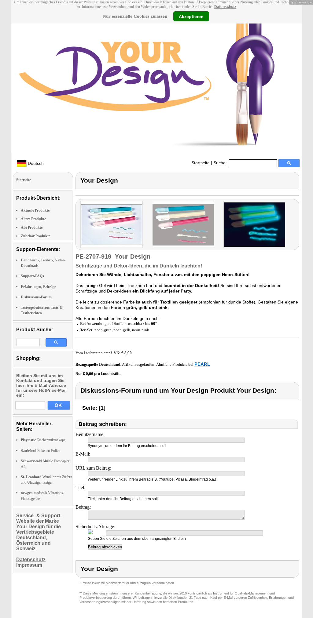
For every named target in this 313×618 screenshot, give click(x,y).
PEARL (202, 364)
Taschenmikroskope (43, 440)
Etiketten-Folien (40, 451)
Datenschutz (225, 7)
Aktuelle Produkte (35, 210)
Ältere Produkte (33, 219)
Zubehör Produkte (35, 236)
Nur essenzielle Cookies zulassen (135, 16)
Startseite (200, 162)
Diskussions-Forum (36, 297)
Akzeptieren (191, 16)
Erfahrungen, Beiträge (38, 287)
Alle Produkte (31, 227)
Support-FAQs (32, 276)
